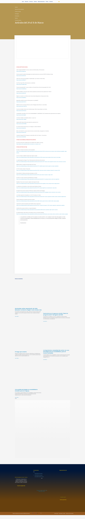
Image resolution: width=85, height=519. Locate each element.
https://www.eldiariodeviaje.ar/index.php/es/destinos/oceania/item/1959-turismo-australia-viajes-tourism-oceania (37, 209)
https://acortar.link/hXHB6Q (21, 123)
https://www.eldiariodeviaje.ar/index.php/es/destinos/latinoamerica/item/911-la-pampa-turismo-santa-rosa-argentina (37, 179)
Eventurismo (17, 15)
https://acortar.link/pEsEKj (21, 128)
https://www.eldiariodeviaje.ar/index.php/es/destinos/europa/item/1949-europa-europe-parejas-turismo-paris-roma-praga (38, 157)
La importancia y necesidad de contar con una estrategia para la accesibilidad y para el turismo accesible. (56, 351)
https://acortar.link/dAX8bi (21, 136)
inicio (23, 1)
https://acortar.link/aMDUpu (21, 88)
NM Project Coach (42, 491)
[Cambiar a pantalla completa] (5, 516)
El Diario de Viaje (18, 11)
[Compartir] (3, 516)
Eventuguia (17, 13)
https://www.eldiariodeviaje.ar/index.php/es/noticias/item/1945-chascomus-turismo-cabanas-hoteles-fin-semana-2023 (38, 170)
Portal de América (18, 20)
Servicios (31, 1)
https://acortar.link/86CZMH (21, 84)
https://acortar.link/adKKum (21, 97)
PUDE (45, 490)
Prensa (47, 1)
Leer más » (17, 316)
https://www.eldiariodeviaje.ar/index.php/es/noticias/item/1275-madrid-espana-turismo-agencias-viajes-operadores (37, 166)
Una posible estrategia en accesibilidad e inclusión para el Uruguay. (26, 390)
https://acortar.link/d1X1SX (21, 132)
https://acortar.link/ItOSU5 (21, 75)
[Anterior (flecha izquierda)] (1, 518)
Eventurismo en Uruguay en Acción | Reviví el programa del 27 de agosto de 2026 (55, 314)
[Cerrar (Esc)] (1, 516)
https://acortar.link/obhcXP (21, 93)
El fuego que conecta (21, 352)
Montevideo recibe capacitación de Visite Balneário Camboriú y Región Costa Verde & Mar (28, 309)
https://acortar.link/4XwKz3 (21, 110)
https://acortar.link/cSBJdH (21, 114)
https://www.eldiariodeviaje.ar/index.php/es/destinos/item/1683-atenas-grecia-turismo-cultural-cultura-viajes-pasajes (37, 200)
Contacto (51, 1)
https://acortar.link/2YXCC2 (21, 101)
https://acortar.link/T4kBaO (21, 119)
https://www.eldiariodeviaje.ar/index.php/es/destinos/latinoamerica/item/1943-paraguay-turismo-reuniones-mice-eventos (38, 192)
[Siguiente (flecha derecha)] (3, 518)
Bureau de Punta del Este (19, 9)
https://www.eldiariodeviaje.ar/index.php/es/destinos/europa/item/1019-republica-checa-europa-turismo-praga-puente (37, 183)
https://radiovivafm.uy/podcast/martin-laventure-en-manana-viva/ (28, 144)
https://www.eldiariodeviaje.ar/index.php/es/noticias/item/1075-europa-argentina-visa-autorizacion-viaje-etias (36, 187)
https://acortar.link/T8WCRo (21, 106)
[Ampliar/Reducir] (7, 516)
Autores (16, 7)
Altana (43, 490)
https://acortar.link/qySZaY (21, 71)
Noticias (16, 18)
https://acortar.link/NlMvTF (21, 80)
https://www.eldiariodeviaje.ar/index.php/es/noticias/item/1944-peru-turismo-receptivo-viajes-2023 (34, 174)
